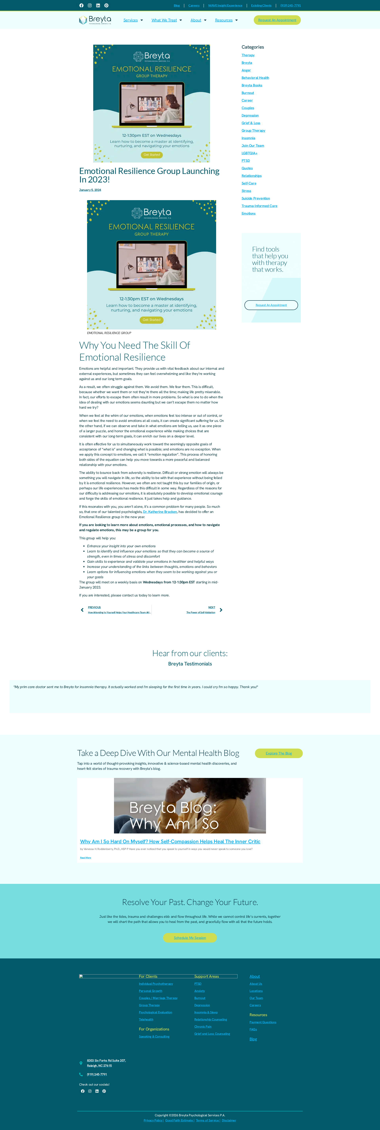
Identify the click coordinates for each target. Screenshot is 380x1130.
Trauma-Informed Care (259, 206)
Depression (250, 115)
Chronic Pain (203, 1026)
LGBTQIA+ (249, 153)
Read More (85, 857)
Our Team (256, 998)
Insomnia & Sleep (206, 1012)
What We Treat (164, 20)
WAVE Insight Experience (225, 5)
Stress (246, 190)
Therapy (248, 55)
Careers (193, 5)
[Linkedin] (98, 5)
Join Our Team (253, 145)
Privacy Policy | (154, 1120)
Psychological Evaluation (155, 1012)
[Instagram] (90, 5)
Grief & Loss (251, 123)
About (196, 20)
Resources (224, 20)
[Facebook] (81, 5)
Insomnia (248, 138)
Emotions (249, 213)
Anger (246, 70)
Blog (177, 5)
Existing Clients (261, 5)
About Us (256, 984)
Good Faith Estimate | (179, 1120)
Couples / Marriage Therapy (158, 998)
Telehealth (146, 1019)
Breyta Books (252, 85)
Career (247, 100)
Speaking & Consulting (154, 1036)
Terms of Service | (208, 1120)
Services (131, 20)
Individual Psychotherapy (156, 984)
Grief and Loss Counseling (212, 1034)
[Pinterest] (106, 5)
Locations (256, 991)
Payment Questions (263, 1022)
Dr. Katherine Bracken (160, 511)
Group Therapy (253, 130)
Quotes (247, 168)
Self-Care (249, 183)
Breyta (247, 62)
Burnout (248, 92)
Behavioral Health (255, 77)
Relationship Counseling (210, 1019)
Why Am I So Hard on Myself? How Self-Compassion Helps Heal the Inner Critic (170, 841)
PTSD (246, 160)
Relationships (252, 175)
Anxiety (199, 991)
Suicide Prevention (256, 198)
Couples (248, 108)
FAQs (253, 1029)
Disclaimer (229, 1120)
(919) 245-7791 (290, 5)
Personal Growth (150, 991)
